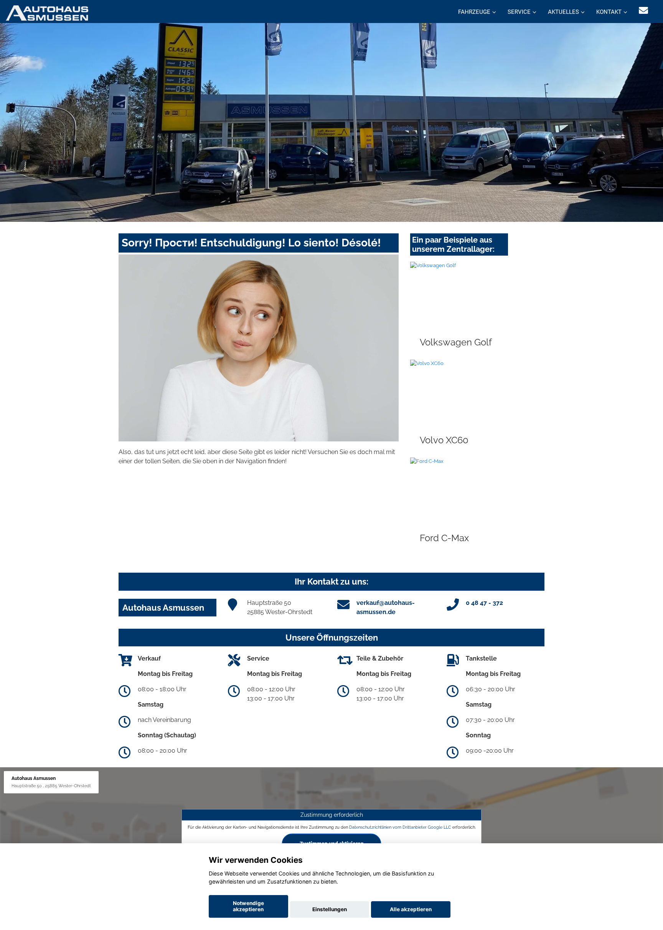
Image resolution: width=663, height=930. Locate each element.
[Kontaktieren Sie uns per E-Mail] (643, 10)
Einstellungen (329, 909)
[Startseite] (47, 12)
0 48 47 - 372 (484, 602)
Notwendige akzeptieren (248, 906)
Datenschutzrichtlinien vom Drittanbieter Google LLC (400, 827)
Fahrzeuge (474, 11)
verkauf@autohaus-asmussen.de (385, 607)
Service (519, 11)
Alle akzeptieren (411, 909)
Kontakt (609, 11)
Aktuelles (563, 11)
